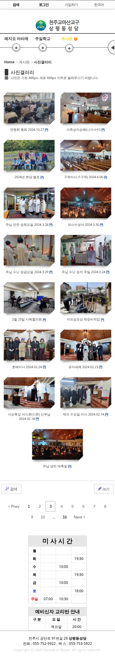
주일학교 (42, 38)
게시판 (67, 38)
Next (78, 517)
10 (43, 517)
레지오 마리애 (16, 38)
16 (65, 517)
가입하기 (71, 4)
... (53, 517)
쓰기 (105, 489)
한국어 (99, 4)
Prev (14, 506)
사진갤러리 (22, 72)
